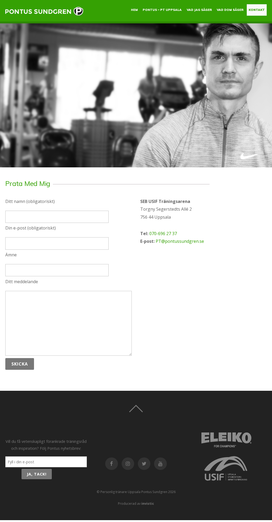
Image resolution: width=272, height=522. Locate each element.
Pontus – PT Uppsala (162, 10)
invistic (147, 503)
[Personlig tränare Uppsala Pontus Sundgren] (44, 13)
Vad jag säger (199, 10)
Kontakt (257, 10)
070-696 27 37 (163, 233)
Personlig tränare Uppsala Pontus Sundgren (133, 492)
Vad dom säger (230, 10)
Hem (134, 10)
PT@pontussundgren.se (180, 241)
